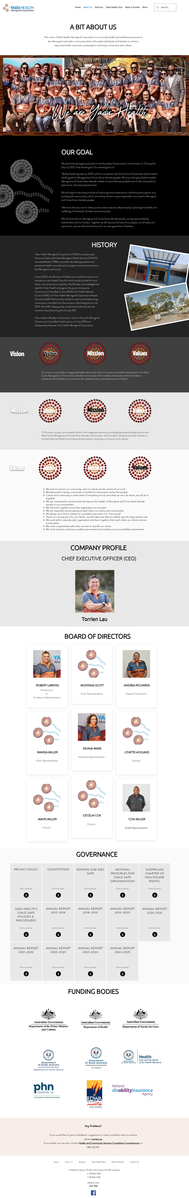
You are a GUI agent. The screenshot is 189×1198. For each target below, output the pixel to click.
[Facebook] (93, 1192)
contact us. (97, 1139)
